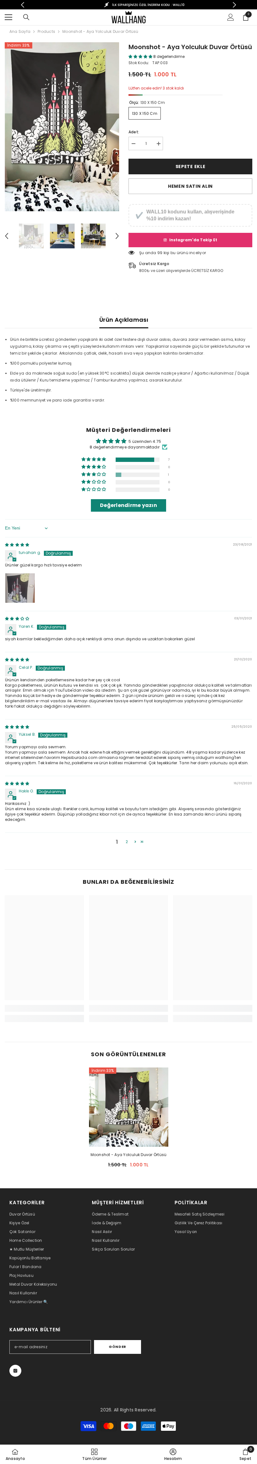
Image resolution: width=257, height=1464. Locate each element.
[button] (6, 236)
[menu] (8, 17)
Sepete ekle (191, 166)
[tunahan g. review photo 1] (20, 588)
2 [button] (127, 841)
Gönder (117, 1346)
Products (46, 31)
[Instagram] (15, 1371)
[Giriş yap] (230, 17)
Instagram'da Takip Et (193, 240)
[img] (17, 544)
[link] (44, 1008)
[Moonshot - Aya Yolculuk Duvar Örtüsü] (128, 1107)
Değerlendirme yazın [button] (128, 505)
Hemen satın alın (190, 186)
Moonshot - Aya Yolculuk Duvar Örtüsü (129, 1154)
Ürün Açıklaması (123, 320)
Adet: (133, 132)
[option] (132, 4)
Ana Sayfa (19, 31)
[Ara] (26, 17)
